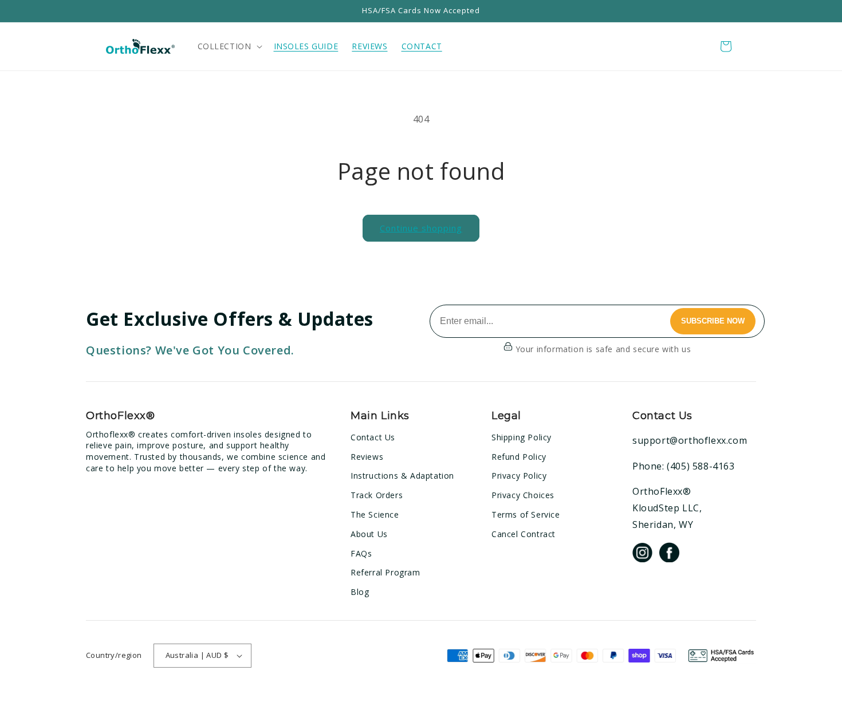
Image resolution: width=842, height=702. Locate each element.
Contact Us (373, 437)
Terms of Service (525, 514)
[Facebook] (669, 554)
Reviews (367, 456)
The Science (375, 514)
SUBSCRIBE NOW (713, 321)
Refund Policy (518, 456)
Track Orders (377, 495)
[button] (229, 46)
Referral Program (385, 572)
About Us (369, 534)
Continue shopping (421, 228)
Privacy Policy (518, 475)
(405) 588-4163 (700, 466)
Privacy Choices (522, 495)
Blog (360, 591)
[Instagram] (642, 554)
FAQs (361, 553)
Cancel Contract (523, 534)
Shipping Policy (521, 437)
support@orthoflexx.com (689, 440)
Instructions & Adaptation (402, 475)
